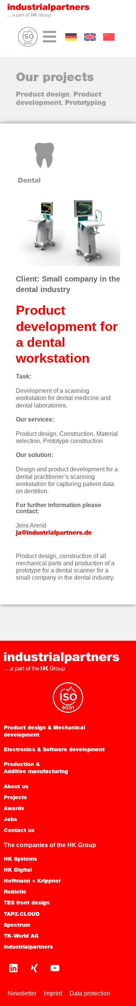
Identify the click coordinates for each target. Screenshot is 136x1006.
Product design (43, 95)
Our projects (55, 78)
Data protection (90, 993)
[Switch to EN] (89, 37)
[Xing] (34, 967)
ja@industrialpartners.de (54, 533)
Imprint (53, 993)
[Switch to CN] (108, 37)
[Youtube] (54, 967)
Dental (29, 181)
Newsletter (22, 993)
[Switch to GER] (71, 37)
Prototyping (85, 103)
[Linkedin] (13, 967)
